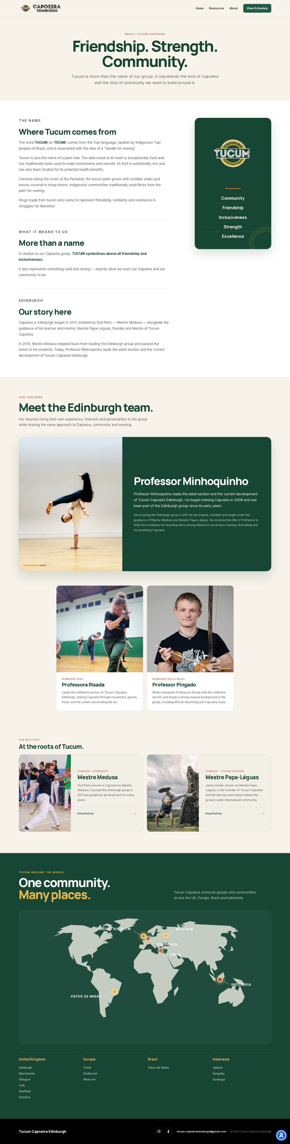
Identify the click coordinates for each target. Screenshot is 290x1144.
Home (200, 8)
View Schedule (257, 8)
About (234, 8)
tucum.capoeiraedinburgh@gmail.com (201, 1131)
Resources (216, 8)
